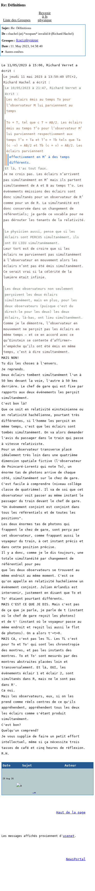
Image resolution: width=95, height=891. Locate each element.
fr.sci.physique (27, 40)
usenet (69, 836)
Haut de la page (71, 812)
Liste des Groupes (16, 20)
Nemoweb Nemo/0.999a (41, 52)
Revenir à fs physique (45, 16)
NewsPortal (76, 859)
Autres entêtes (14, 52)
